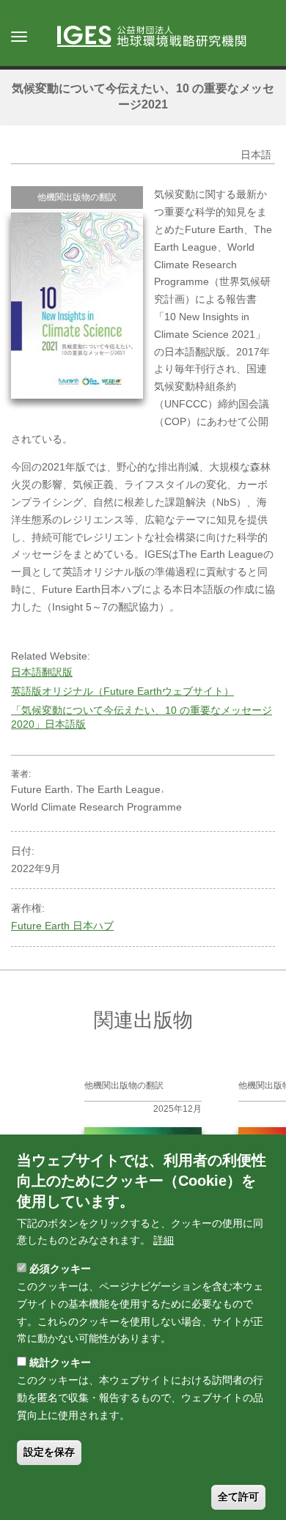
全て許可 (238, 1496)
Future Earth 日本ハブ (62, 925)
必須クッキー (60, 1268)
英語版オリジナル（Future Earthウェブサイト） (122, 691)
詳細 (163, 1240)
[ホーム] (159, 37)
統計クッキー (60, 1362)
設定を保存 (49, 1452)
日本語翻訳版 (42, 672)
